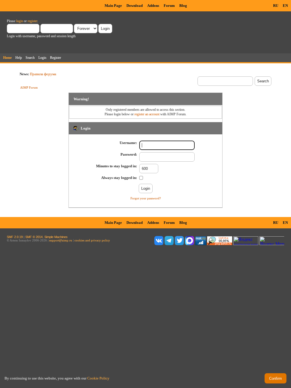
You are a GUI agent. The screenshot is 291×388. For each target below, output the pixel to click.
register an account (146, 114)
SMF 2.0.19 (15, 237)
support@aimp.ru (60, 240)
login (19, 21)
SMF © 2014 (34, 237)
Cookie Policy (98, 378)
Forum (169, 5)
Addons (153, 5)
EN (285, 5)
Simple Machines (56, 237)
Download (134, 5)
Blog (183, 5)
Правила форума (43, 74)
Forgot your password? (145, 198)
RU (275, 5)
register (32, 21)
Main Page (113, 5)
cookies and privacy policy (92, 240)
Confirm (275, 378)
